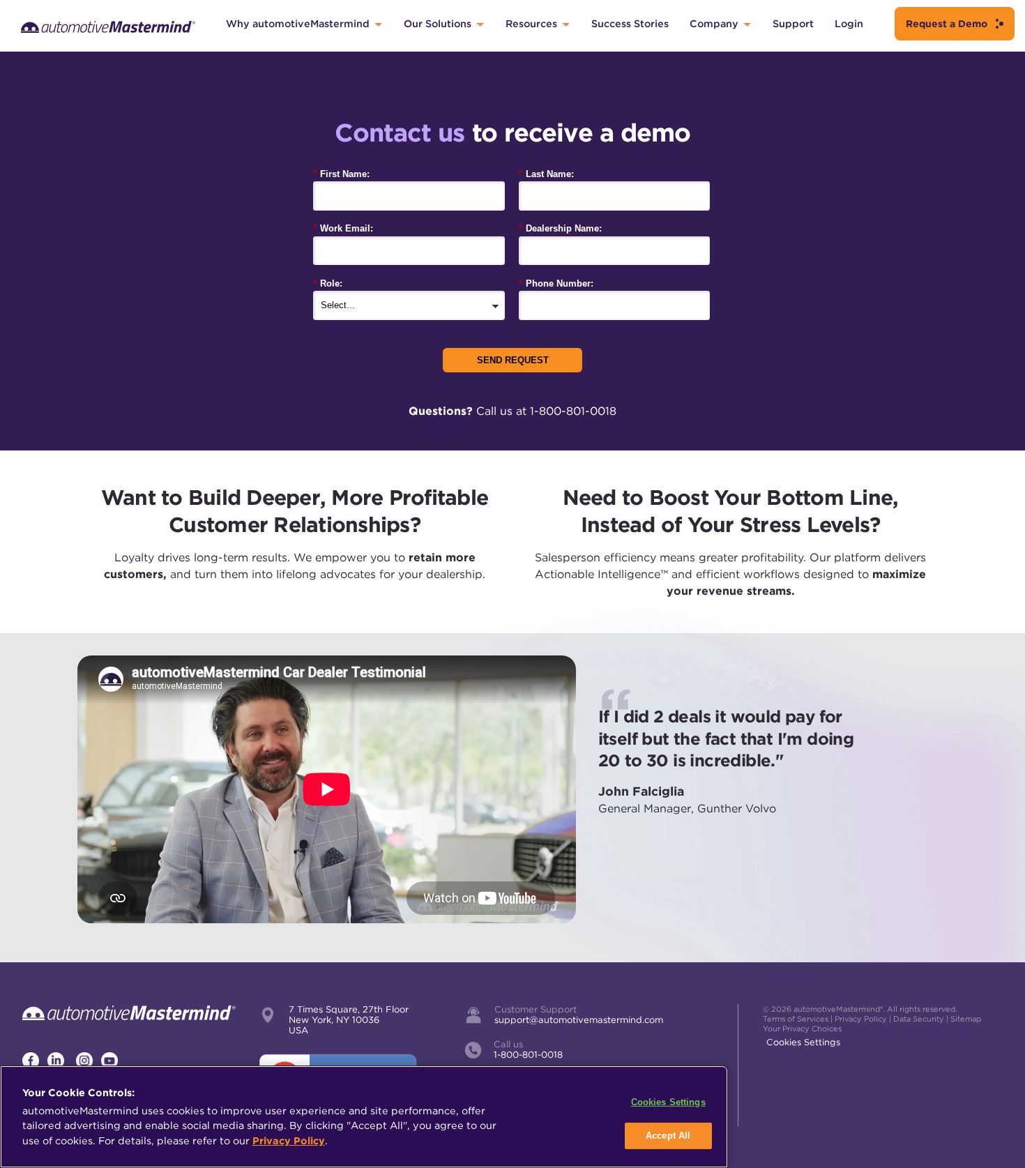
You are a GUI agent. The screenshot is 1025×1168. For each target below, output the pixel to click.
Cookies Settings (803, 1042)
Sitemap (965, 1019)
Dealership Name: (560, 228)
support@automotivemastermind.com (578, 1020)
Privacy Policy (861, 1019)
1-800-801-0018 (528, 1054)
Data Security (918, 1019)
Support (793, 23)
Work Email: (343, 228)
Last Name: (546, 174)
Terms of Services (795, 1019)
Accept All (668, 1135)
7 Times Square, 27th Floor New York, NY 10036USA (349, 1020)
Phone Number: (556, 283)
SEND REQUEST (513, 360)
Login (849, 23)
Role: (327, 283)
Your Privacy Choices (802, 1028)
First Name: (341, 174)
